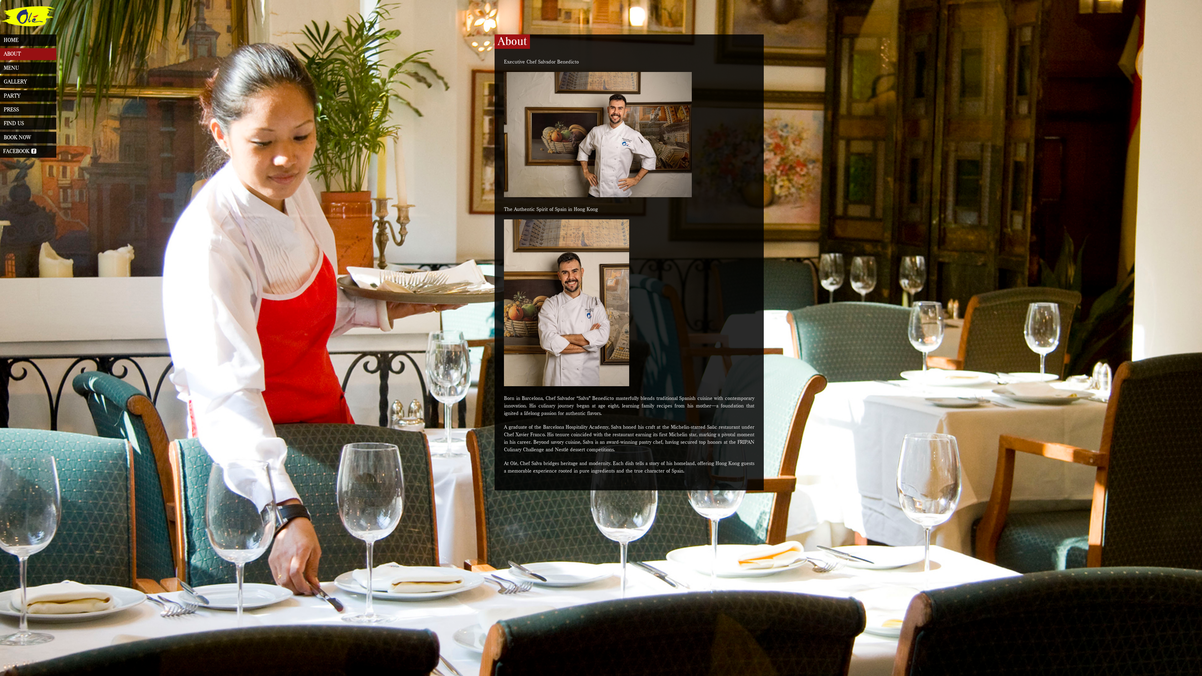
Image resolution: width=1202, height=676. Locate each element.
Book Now (17, 137)
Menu (11, 68)
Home (11, 40)
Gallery (15, 81)
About (12, 54)
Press (11, 109)
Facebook (17, 151)
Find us (14, 123)
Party (12, 96)
